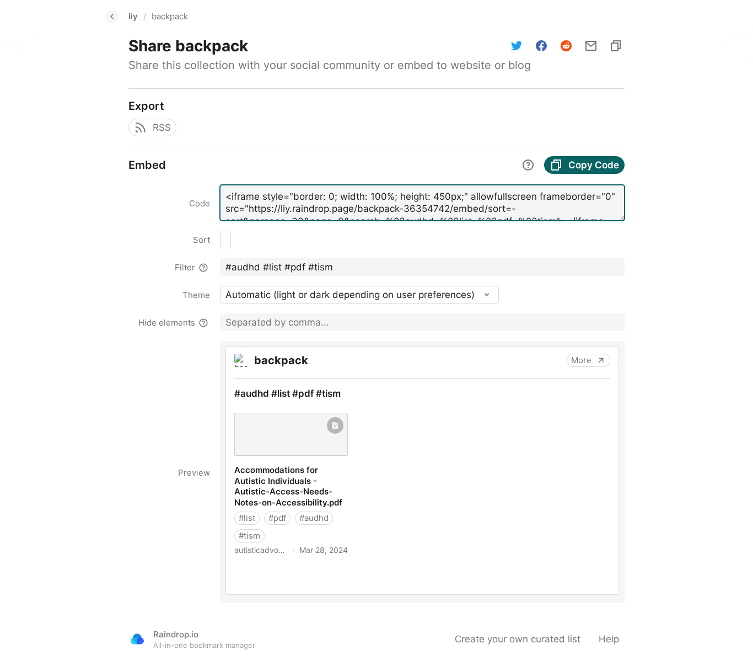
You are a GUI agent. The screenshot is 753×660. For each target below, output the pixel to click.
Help (609, 639)
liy (133, 16)
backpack (170, 16)
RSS (162, 127)
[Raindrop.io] (137, 639)
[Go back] (112, 16)
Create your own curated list (517, 639)
